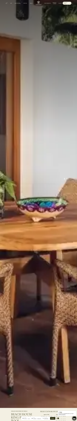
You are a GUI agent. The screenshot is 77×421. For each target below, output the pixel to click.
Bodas (31, 3)
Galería (60, 3)
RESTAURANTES (47, 3)
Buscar (52, 418)
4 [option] (61, 418)
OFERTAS (25, 3)
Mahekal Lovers (54, 3)
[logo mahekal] (38, 3)
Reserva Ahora (65, 3)
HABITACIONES (17, 3)
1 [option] (56, 418)
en (10, 3)
